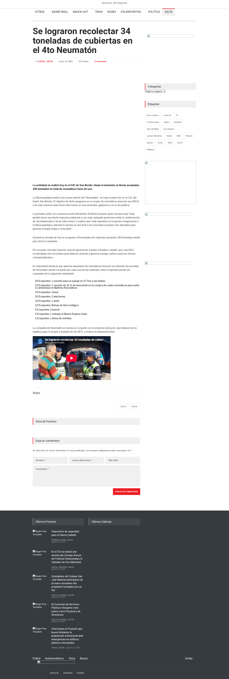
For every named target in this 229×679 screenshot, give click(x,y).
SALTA (168, 11)
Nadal (169, 136)
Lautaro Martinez (154, 136)
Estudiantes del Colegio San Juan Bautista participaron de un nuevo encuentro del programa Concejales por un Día (67, 583)
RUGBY (111, 11)
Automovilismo (54, 658)
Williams (150, 150)
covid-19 (167, 115)
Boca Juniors (153, 115)
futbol (166, 122)
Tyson (179, 143)
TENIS (99, 11)
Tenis (71, 658)
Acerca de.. (55, 673)
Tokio (170, 143)
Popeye (189, 136)
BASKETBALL (60, 11)
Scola (160, 143)
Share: (37, 393)
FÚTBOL (40, 11)
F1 (177, 115)
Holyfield (177, 122)
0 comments (100, 61)
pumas (150, 143)
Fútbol (36, 658)
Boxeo (84, 658)
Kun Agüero (169, 129)
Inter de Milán (153, 129)
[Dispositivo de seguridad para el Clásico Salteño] (40, 537)
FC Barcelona (153, 122)
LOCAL (41, 61)
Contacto (80, 673)
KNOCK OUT (80, 11)
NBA (179, 136)
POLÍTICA (154, 11)
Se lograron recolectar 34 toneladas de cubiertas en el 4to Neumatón (83, 40)
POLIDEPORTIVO (131, 11)
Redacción (68, 673)
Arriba (188, 658)
